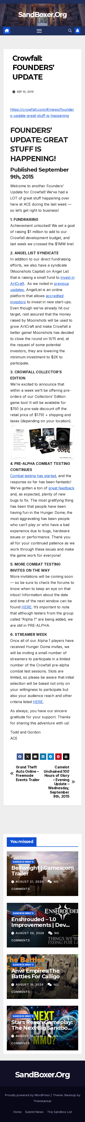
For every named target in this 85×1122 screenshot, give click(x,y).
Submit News (34, 1112)
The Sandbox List (59, 1112)
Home (17, 1112)
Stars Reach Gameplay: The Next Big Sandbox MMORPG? (42, 1028)
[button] (70, 30)
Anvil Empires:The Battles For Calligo (35, 973)
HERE (27, 607)
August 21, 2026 (30, 881)
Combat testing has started (33, 476)
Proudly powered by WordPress (28, 1095)
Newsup (70, 1095)
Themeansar (42, 1101)
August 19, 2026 (30, 984)
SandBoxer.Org (42, 14)
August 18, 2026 (30, 1036)
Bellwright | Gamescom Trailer (42, 871)
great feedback (61, 488)
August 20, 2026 (30, 933)
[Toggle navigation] (39, 31)
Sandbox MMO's (23, 861)
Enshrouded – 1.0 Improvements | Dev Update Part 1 (38, 925)
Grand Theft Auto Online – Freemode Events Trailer (28, 773)
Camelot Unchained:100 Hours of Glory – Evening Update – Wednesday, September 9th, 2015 (56, 782)
